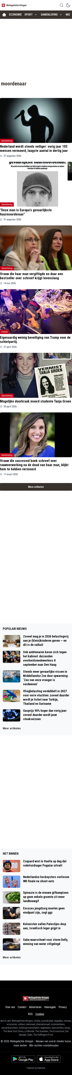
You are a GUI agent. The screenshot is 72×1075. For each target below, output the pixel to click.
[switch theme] (68, 5)
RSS (30, 1014)
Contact (22, 1007)
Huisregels (50, 1007)
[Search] (61, 5)
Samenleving (6, 141)
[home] (4, 15)
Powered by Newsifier (36, 1068)
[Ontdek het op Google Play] (23, 1058)
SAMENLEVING (49, 14)
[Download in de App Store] (49, 1058)
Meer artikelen (36, 486)
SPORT (28, 14)
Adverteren (35, 1007)
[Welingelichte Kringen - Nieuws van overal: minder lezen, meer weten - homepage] (14, 5)
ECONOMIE (15, 14)
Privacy (63, 1007)
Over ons (10, 1007)
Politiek (4, 332)
